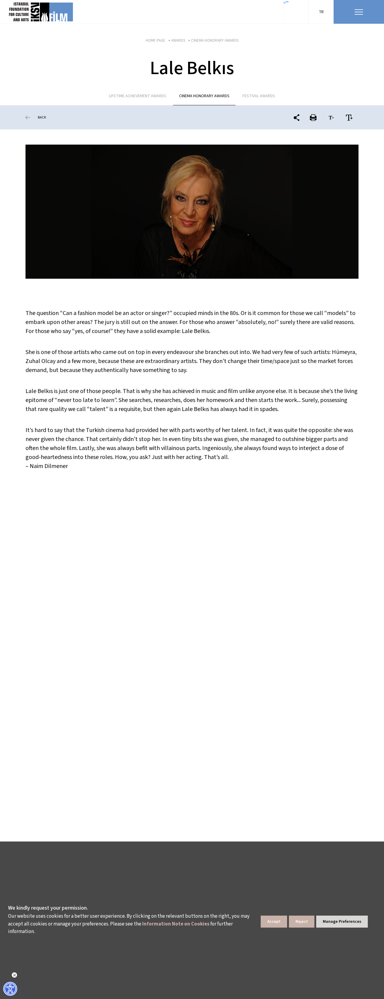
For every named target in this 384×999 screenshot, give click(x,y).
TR (321, 12)
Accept (273, 922)
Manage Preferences (342, 922)
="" (286, 3)
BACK (42, 117)
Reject (302, 922)
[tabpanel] (192, 212)
